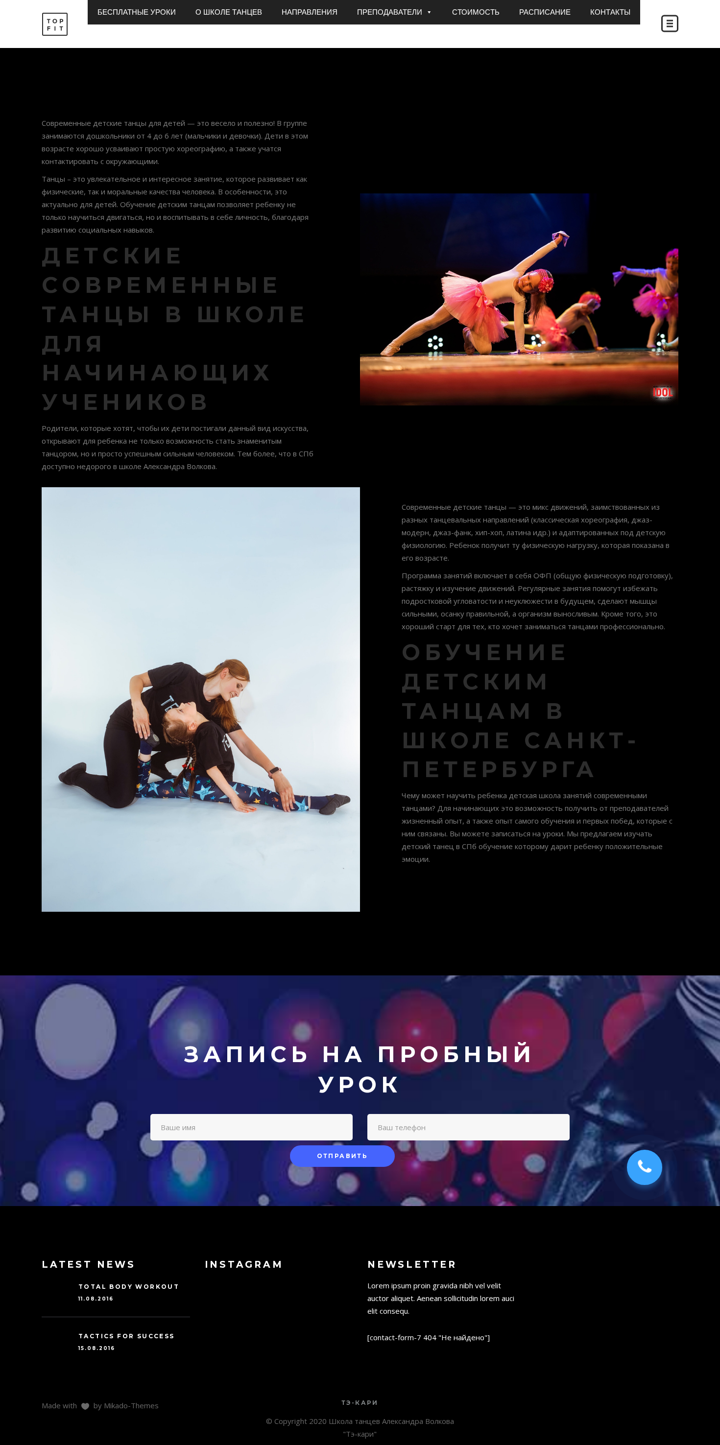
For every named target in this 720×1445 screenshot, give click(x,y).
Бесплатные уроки (136, 12)
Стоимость (476, 12)
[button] (428, 12)
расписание (545, 12)
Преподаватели (389, 12)
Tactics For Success (126, 1336)
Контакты (610, 12)
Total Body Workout (128, 1286)
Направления (309, 12)
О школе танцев (228, 12)
